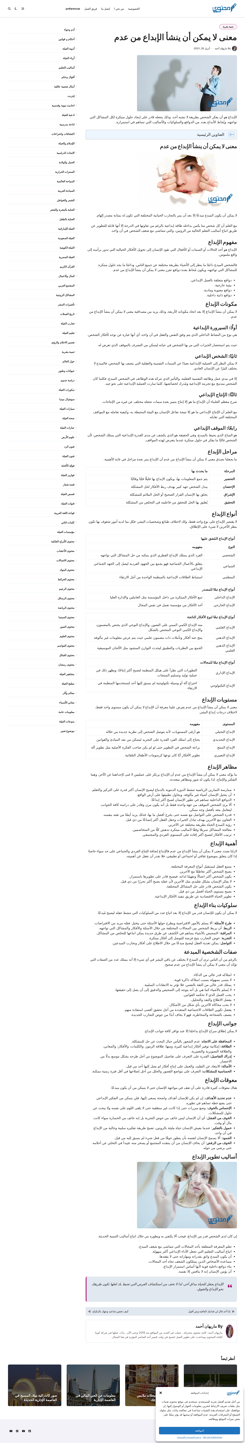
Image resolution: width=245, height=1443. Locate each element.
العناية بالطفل (66, 219)
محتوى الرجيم (66, 588)
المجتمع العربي (66, 285)
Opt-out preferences (212, 1437)
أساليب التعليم (66, 67)
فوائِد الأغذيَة (67, 465)
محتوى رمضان (66, 664)
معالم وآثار (68, 693)
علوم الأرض (68, 437)
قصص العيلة (67, 494)
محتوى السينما (66, 617)
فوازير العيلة (67, 475)
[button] (160, 1392)
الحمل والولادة (66, 162)
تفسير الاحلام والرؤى (62, 342)
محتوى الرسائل (66, 598)
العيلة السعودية (66, 238)
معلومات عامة (66, 712)
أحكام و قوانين (66, 39)
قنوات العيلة (67, 503)
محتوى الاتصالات (65, 560)
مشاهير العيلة (67, 674)
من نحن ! (119, 8)
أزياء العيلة (68, 58)
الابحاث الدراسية (65, 152)
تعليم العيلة (68, 333)
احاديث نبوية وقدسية (63, 105)
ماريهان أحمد (206, 1326)
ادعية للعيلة (68, 115)
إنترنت (71, 96)
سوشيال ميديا (66, 399)
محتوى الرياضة (66, 607)
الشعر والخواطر (65, 200)
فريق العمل (90, 8)
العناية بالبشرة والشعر (62, 209)
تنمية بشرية (228, 26)
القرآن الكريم (67, 266)
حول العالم (68, 361)
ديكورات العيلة (66, 389)
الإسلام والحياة (66, 143)
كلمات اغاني (67, 522)
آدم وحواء (69, 29)
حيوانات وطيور (66, 370)
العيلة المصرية (66, 257)
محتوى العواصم (65, 645)
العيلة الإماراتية (66, 228)
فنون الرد (69, 446)
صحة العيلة (68, 418)
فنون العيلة (68, 456)
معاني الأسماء (66, 702)
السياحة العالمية (65, 181)
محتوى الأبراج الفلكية (62, 541)
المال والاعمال (66, 276)
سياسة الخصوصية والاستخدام (189, 1437)
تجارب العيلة (67, 323)
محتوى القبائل (66, 655)
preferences (73, 8)
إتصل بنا (105, 8)
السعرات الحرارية (64, 171)
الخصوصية (134, 8)
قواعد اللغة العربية (64, 513)
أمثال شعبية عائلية (64, 86)
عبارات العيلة (67, 427)
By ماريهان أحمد (223, 48)
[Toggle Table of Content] (230, 134)
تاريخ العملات (67, 314)
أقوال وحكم (68, 77)
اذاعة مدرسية (67, 124)
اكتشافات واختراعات (63, 134)
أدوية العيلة (68, 48)
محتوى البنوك (67, 569)
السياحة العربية (66, 190)
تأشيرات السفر (66, 304)
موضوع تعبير (67, 731)
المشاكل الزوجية (65, 295)
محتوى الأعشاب (65, 550)
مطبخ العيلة (68, 683)
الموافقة (199, 1430)
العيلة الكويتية (67, 247)
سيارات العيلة (67, 408)
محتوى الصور (67, 626)
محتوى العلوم (67, 636)
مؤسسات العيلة (65, 532)
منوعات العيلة (66, 721)
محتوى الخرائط (66, 579)
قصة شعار (68, 484)
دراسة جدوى (67, 380)
